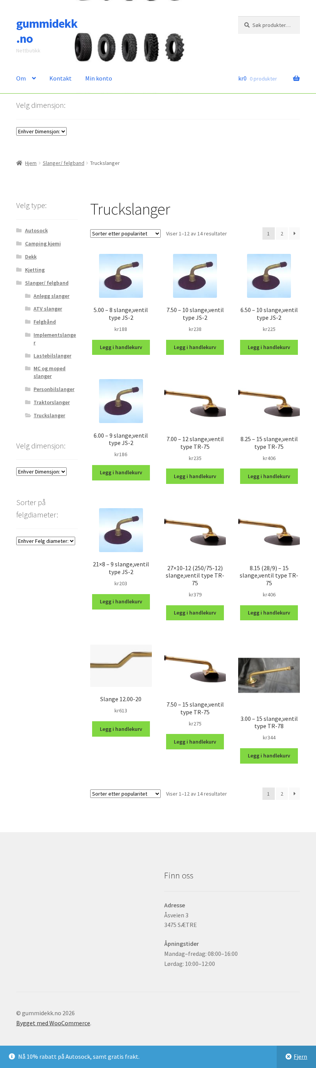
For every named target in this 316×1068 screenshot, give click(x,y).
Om (21, 78)
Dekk (31, 256)
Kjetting (35, 269)
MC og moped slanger (50, 372)
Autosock (36, 230)
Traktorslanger (52, 402)
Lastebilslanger (52, 355)
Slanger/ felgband (63, 163)
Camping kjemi (43, 243)
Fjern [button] (300, 1056)
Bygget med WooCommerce (53, 1023)
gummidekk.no (46, 31)
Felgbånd (45, 321)
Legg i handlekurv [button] (121, 347)
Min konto (98, 78)
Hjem (31, 163)
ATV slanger (48, 308)
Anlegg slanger (51, 295)
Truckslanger (49, 415)
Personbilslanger (54, 389)
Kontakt (60, 78)
